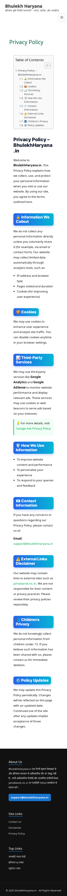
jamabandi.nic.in (24, 583)
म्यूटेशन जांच (14, 868)
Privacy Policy (17, 833)
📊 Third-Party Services (32, 92)
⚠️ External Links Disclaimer (34, 115)
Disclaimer (15, 827)
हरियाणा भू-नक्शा (16, 862)
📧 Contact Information (31, 107)
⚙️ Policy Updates (34, 125)
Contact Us (15, 821)
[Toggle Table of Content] (46, 65)
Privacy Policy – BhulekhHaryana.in (29, 72)
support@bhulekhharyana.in (33, 544)
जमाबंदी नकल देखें (17, 856)
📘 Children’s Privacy (36, 121)
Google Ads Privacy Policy (33, 428)
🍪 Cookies (30, 86)
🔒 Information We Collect (35, 80)
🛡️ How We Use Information (33, 99)
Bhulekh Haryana (23, 6)
